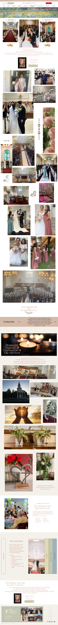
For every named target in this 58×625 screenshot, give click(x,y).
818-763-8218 (7, 618)
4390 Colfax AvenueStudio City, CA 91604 (8, 616)
